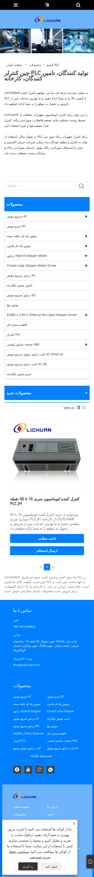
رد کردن (28, 866)
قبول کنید (51, 866)
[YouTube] (28, 769)
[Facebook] (17, 769)
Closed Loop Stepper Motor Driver (31, 265)
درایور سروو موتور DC (21, 295)
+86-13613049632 (24, 627)
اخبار (50, 814)
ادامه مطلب (47, 538)
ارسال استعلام (47, 550)
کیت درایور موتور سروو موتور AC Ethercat (35, 354)
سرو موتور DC (16, 226)
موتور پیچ (13, 305)
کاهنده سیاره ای (17, 324)
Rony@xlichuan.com (26, 665)
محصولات (35, 65)
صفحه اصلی (21, 807)
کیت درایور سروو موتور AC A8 (27, 364)
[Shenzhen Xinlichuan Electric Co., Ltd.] (47, 19)
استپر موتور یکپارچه (19, 285)
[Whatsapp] (50, 769)
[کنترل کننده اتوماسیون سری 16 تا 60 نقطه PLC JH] (47, 457)
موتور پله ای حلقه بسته (22, 236)
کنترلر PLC (14, 334)
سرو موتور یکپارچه (19, 374)
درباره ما (52, 807)
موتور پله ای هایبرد (19, 246)
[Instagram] (39, 769)
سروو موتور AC (17, 216)
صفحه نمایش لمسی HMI (23, 344)
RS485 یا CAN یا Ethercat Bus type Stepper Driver (42, 315)
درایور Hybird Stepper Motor (27, 256)
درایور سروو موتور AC (21, 275)
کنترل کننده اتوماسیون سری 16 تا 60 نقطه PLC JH (45, 501)
